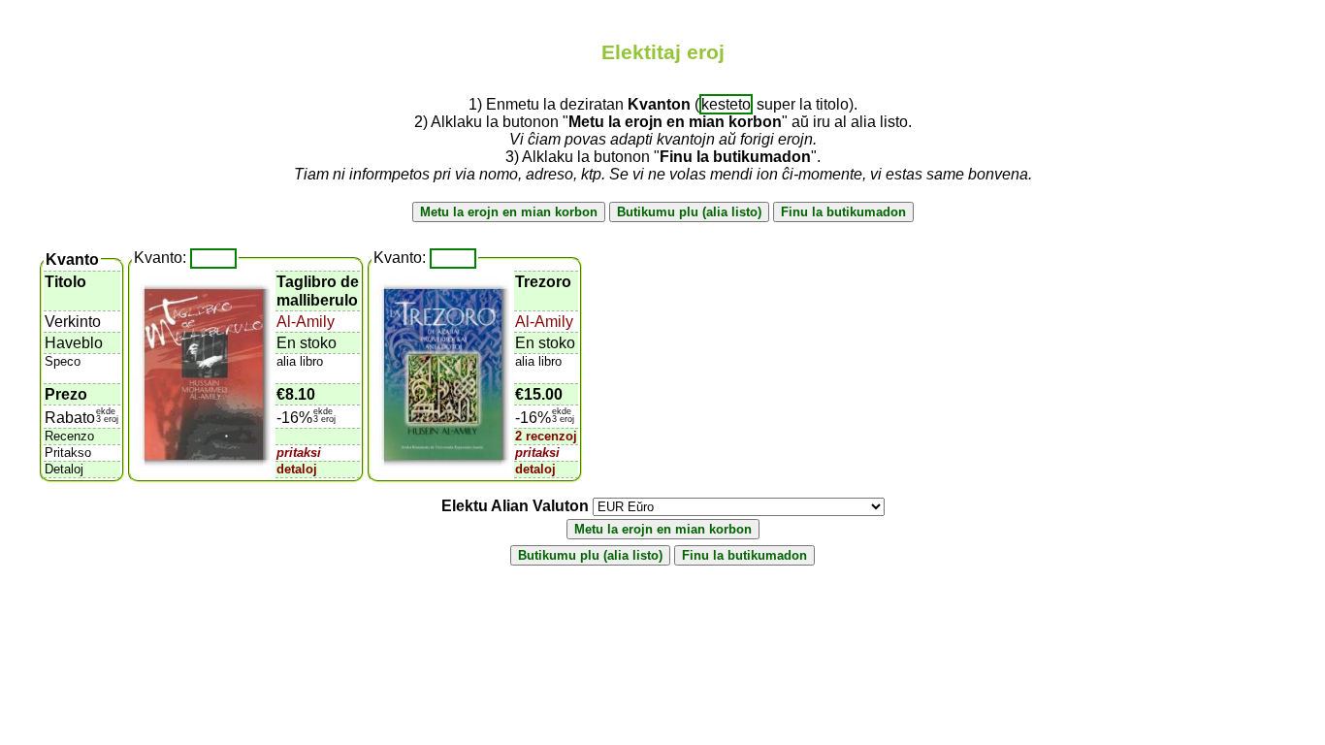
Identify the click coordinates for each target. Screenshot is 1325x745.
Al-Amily (305, 321)
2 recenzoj (546, 436)
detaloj (296, 469)
